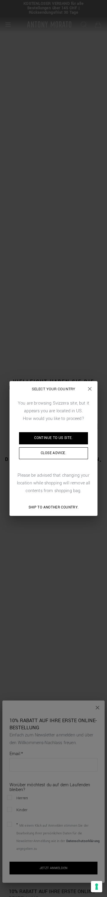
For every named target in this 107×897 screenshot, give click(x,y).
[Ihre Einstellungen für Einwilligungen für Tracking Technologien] (96, 886)
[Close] (90, 389)
